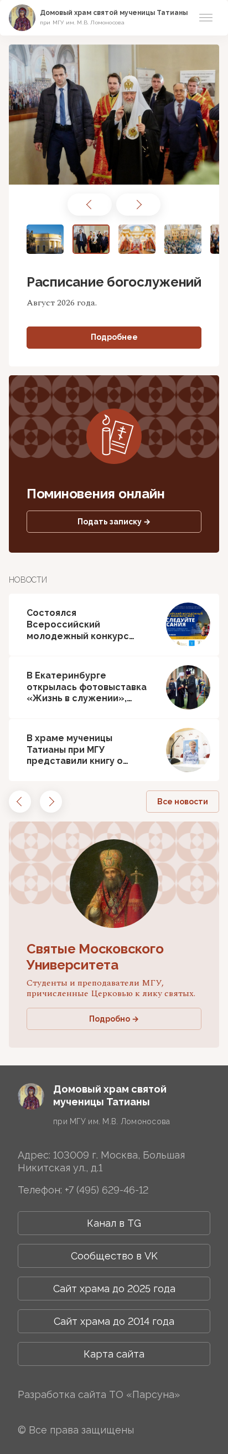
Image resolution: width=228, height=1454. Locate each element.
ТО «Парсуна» (144, 1394)
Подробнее (114, 337)
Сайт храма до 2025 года (114, 1288)
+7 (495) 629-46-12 (106, 1190)
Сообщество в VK (114, 1256)
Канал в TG (114, 1223)
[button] (90, 204)
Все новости (182, 801)
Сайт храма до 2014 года (114, 1321)
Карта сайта (114, 1354)
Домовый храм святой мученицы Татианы (114, 13)
